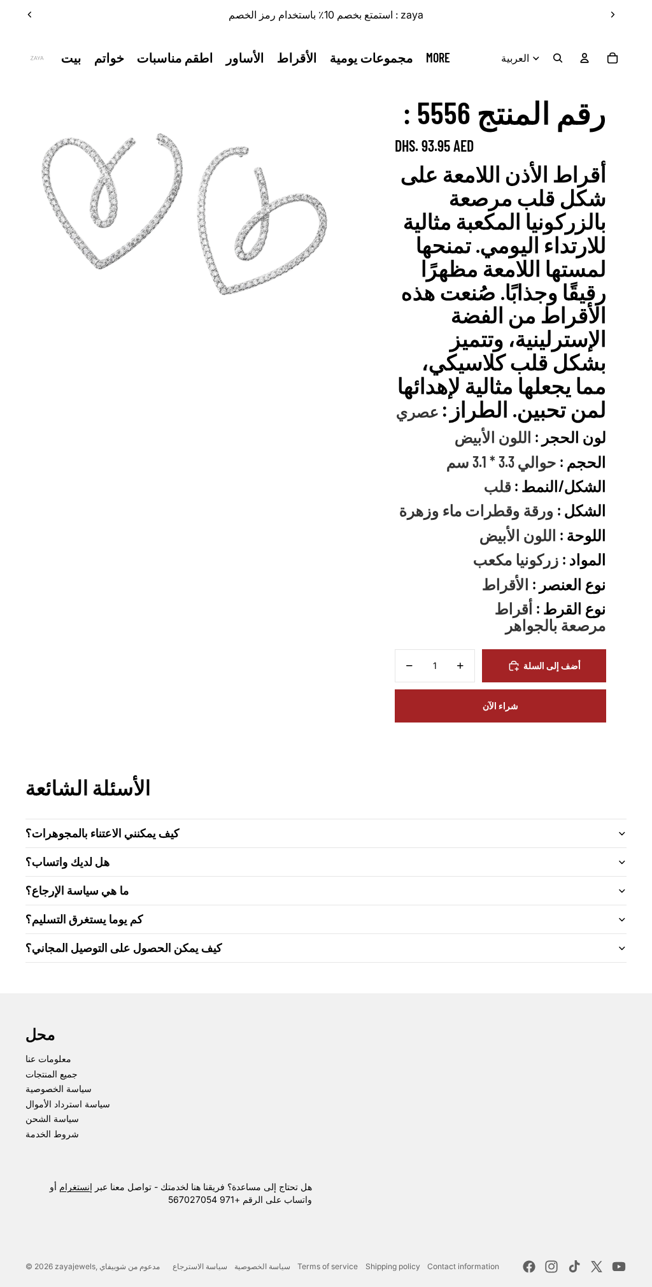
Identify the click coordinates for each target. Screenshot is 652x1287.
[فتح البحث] (558, 58)
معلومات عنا (48, 1058)
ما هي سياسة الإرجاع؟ (77, 890)
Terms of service (327, 1266)
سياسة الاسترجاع (200, 1266)
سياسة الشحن (52, 1118)
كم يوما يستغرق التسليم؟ (84, 919)
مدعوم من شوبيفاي (129, 1266)
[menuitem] (438, 58)
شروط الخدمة (52, 1133)
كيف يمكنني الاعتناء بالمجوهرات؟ (102, 833)
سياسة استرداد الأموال (67, 1103)
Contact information (463, 1266)
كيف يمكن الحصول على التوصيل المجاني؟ (123, 947)
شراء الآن (500, 705)
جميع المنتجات (51, 1073)
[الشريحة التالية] (613, 15)
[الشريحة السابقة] (30, 15)
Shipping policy (392, 1266)
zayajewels (75, 1266)
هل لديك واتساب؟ (67, 861)
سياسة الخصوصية (58, 1088)
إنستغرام (75, 1186)
